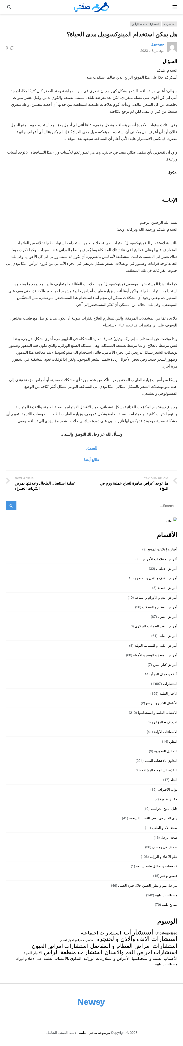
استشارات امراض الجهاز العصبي (77, 940)
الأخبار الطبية (168, 693)
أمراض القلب (167, 635)
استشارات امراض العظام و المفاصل (133, 945)
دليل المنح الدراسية (164, 808)
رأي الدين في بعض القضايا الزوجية (153, 818)
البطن (173, 741)
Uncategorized (166, 933)
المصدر (91, 447)
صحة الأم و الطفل (164, 827)
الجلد (173, 779)
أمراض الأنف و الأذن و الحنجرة (156, 578)
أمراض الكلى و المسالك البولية (155, 645)
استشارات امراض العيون (60, 945)
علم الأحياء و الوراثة (163, 856)
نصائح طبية (169, 904)
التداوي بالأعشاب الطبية (161, 760)
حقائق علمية (168, 798)
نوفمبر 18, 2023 (152, 50)
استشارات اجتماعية (101, 932)
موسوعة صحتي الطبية (94, 1032)
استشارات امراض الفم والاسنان (141, 951)
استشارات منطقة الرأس (145, 24)
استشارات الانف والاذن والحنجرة (136, 938)
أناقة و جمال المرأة (164, 674)
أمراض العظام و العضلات (159, 606)
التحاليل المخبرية (165, 750)
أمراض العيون (167, 616)
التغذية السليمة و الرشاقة (159, 770)
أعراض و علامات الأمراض (159, 558)
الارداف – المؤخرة (164, 722)
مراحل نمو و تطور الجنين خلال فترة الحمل (147, 885)
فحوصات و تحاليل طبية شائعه (156, 866)
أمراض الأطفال (166, 568)
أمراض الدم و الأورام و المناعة (156, 597)
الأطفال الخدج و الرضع (161, 702)
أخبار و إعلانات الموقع (162, 549)
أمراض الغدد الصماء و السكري (156, 626)
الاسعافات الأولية (165, 731)
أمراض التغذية (167, 587)
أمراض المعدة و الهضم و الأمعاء (155, 654)
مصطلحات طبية (166, 894)
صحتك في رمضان (164, 846)
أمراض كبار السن (165, 664)
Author (157, 45)
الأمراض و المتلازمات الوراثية (106, 958)
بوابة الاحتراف (167, 789)
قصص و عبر (168, 875)
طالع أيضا (91, 459)
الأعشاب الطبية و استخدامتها (157, 712)
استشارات (169, 24)
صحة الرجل (169, 837)
